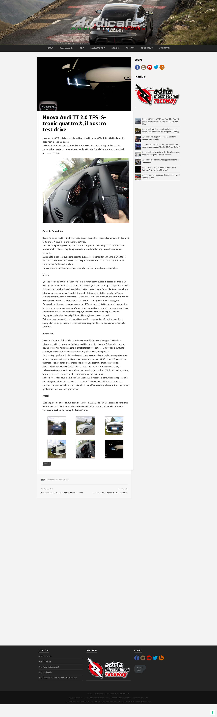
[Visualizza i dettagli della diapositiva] (157, 94)
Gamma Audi (66, 48)
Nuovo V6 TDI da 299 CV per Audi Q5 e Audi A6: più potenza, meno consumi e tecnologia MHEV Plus (160, 121)
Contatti (164, 48)
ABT (82, 48)
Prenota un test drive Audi (49, 667)
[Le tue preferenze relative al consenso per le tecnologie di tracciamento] (212, 712)
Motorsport (97, 48)
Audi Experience (45, 657)
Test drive (147, 48)
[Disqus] (84, 537)
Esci (139, 670)
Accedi (140, 667)
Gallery (130, 48)
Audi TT (47, 464)
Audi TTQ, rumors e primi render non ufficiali (110, 492)
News (50, 48)
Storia (115, 48)
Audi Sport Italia (45, 662)
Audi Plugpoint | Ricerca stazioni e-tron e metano (58, 677)
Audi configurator (45, 672)
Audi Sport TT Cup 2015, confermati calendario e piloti (62, 492)
